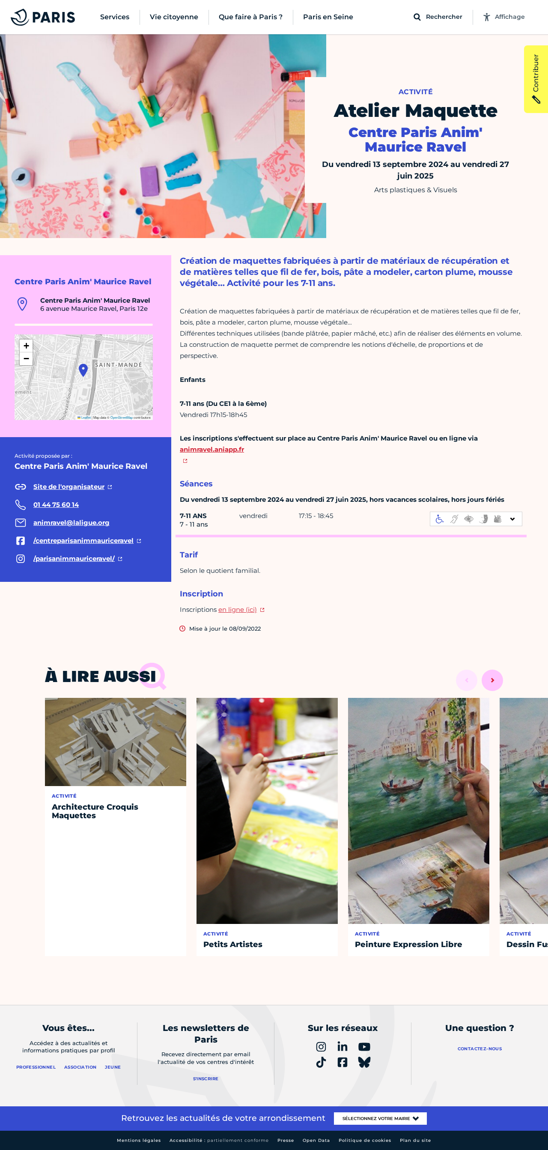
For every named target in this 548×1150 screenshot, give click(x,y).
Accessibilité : (219, 1140)
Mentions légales (139, 1140)
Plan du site (415, 1140)
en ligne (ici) (237, 609)
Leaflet (85, 417)
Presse (285, 1140)
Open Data (316, 1140)
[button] (83, 370)
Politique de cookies (365, 1140)
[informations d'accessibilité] (476, 519)
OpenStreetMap (121, 417)
